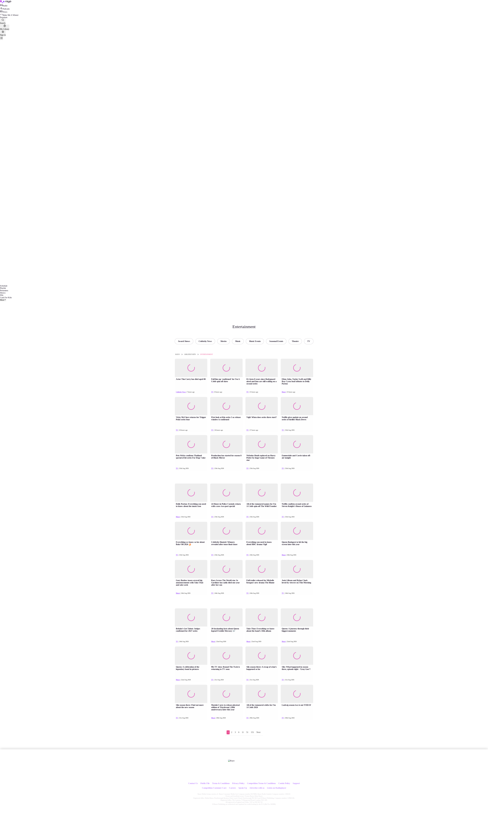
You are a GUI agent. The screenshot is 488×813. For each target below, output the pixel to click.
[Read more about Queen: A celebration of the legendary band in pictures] (191, 655)
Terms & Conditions (221, 783)
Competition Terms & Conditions (261, 783)
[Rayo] (231, 761)
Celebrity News (205, 341)
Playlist (3, 288)
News (5, 12)
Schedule (3, 286)
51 (247, 732)
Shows (2, 293)
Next (258, 732)
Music (237, 341)
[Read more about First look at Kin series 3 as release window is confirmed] (226, 406)
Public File (205, 783)
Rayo (177, 354)
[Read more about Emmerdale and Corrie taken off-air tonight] (297, 444)
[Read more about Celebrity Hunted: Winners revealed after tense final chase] (226, 531)
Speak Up (242, 788)
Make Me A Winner (10, 15)
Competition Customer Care (214, 788)
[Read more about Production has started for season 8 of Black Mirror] (226, 444)
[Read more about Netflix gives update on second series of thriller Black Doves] (297, 406)
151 (252, 732)
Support (296, 783)
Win (1, 295)
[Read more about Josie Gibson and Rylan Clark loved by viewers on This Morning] (297, 569)
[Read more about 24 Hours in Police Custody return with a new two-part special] (226, 493)
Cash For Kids (6, 297)
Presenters (4, 290)
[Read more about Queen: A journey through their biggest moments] (297, 617)
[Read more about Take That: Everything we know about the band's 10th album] (261, 617)
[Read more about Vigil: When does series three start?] (261, 406)
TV (308, 341)
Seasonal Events (276, 341)
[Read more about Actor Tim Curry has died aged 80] (191, 368)
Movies (223, 341)
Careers (232, 788)
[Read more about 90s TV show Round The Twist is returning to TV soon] (226, 655)
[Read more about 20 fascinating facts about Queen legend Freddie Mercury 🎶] (226, 617)
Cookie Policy (284, 783)
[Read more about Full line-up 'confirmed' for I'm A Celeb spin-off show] (226, 368)
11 (243, 732)
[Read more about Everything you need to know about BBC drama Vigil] (261, 531)
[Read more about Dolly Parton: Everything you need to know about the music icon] (191, 493)
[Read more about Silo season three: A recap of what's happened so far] (261, 655)
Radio (5, 6)
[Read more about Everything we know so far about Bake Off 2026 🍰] (191, 531)
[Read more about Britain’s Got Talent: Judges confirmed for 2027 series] (191, 617)
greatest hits (190, 354)
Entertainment (206, 354)
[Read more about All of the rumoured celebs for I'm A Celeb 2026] (261, 694)
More (2, 300)
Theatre (295, 341)
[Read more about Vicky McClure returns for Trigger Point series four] (191, 406)
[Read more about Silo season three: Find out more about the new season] (191, 694)
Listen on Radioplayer (276, 788)
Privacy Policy (238, 783)
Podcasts (6, 9)
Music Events (255, 341)
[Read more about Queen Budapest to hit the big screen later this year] (297, 531)
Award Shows (184, 341)
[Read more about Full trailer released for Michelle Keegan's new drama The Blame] (261, 569)
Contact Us (193, 783)
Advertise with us (256, 788)
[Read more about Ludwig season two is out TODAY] (297, 694)
